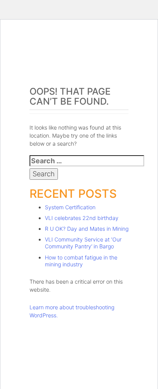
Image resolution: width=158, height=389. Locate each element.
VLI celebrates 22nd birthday (81, 218)
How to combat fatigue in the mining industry (81, 261)
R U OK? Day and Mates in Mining (86, 228)
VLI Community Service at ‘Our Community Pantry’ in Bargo (83, 242)
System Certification (70, 207)
